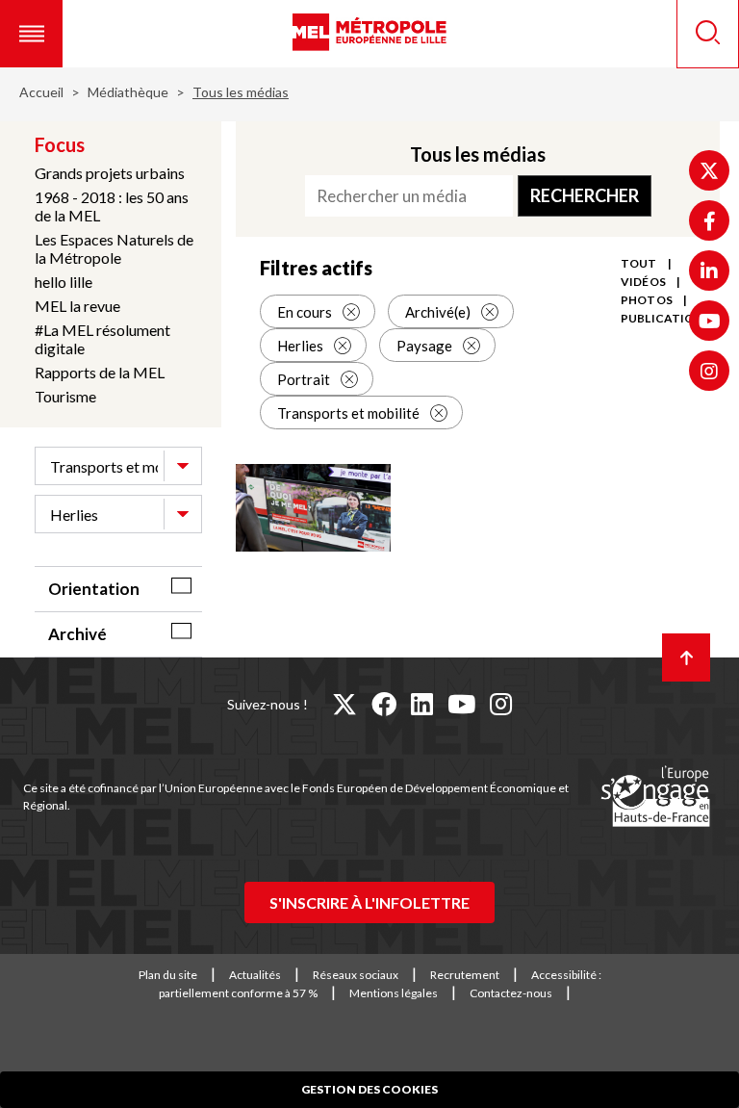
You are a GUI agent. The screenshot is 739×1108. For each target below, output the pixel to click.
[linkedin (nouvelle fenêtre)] (422, 703)
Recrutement (464, 974)
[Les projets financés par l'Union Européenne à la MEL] (655, 797)
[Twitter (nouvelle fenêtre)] (709, 170)
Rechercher (584, 195)
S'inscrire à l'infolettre (369, 902)
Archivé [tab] (77, 634)
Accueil (41, 92)
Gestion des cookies (369, 1089)
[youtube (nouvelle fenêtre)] (461, 703)
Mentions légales (393, 993)
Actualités (255, 974)
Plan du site (168, 974)
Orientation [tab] (94, 589)
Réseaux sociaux (355, 974)
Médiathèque (128, 92)
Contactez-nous (511, 993)
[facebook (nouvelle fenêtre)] (383, 703)
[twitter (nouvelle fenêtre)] (344, 703)
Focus (60, 144)
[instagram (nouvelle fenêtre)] (501, 703)
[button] (31, 33)
